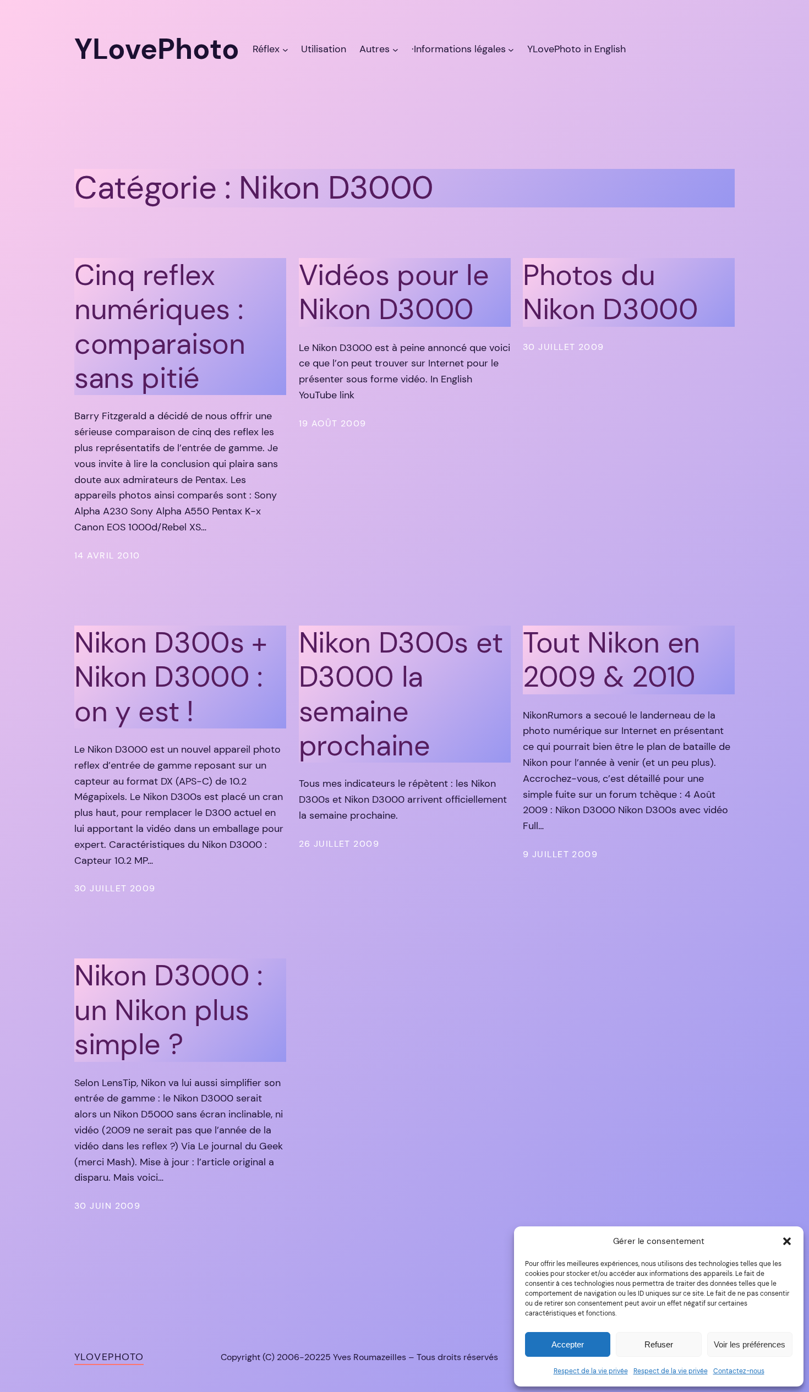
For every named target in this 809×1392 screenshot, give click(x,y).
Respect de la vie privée (591, 1371)
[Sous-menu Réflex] (285, 49)
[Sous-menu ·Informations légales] (511, 49)
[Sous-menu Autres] (395, 49)
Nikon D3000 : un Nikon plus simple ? (168, 1009)
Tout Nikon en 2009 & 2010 (611, 660)
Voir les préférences (749, 1344)
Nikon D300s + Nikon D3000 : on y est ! (170, 677)
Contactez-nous (738, 1371)
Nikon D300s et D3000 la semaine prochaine (401, 694)
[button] (786, 1241)
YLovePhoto (109, 1356)
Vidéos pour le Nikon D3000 (394, 292)
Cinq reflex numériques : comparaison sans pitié (159, 327)
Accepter (567, 1344)
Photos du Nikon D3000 (610, 292)
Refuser (658, 1344)
